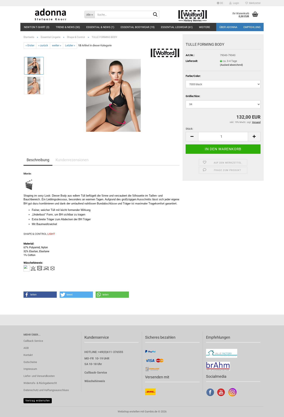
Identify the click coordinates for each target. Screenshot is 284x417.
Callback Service (33, 340)
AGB (26, 347)
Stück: (189, 128)
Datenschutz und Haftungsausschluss (46, 390)
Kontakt (28, 355)
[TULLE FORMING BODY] (113, 95)
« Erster (30, 45)
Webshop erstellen (129, 411)
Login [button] (235, 3)
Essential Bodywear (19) (138, 27)
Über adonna (228, 27)
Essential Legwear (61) (177, 27)
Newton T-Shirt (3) (36, 27)
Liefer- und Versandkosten (39, 376)
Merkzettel (254, 3)
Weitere (204, 27)
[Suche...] (155, 14)
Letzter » (70, 45)
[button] (220, 3)
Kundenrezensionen (72, 160)
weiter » (56, 45)
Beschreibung (38, 160)
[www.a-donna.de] (50, 14)
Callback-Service (95, 372)
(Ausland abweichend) (231, 65)
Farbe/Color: (193, 75)
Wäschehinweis (94, 381)
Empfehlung (252, 27)
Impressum (30, 368)
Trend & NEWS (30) (68, 27)
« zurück (43, 45)
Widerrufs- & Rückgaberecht (40, 383)
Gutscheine (30, 362)
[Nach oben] (272, 411)
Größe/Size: (193, 96)
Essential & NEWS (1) (100, 27)
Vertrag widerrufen (37, 400)
